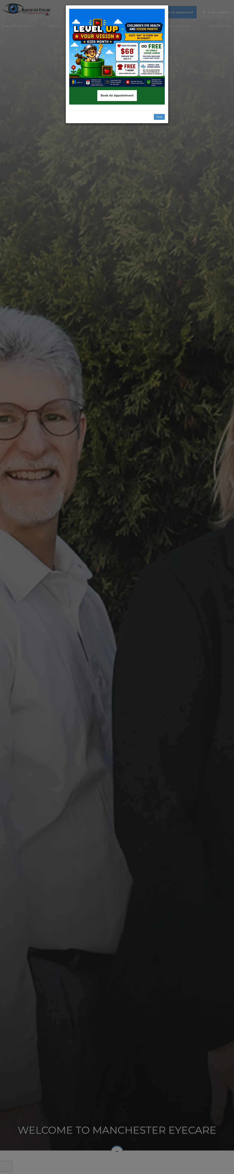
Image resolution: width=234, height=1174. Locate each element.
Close (159, 116)
